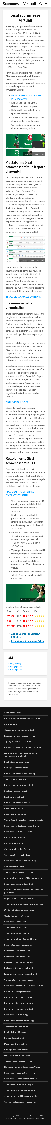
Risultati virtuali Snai (13, 808)
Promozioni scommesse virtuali (18, 1009)
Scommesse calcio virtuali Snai (18, 884)
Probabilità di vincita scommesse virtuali (22, 747)
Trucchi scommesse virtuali (16, 1026)
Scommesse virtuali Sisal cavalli (19, 831)
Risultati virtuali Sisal (14, 797)
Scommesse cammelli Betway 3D (19, 1084)
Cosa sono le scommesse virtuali (19, 730)
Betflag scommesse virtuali (16, 767)
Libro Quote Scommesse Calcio (27, 641)
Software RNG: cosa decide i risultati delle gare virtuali (23, 891)
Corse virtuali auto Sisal (15, 843)
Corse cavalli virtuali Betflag (17, 855)
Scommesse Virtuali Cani (15, 921)
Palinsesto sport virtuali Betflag (18, 962)
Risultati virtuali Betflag (15, 814)
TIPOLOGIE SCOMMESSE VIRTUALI (23, 296)
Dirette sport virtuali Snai (15, 1044)
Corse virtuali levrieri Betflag (17, 849)
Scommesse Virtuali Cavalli (16, 927)
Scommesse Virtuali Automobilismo (20, 939)
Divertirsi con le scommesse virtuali (20, 974)
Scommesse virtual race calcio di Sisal (21, 826)
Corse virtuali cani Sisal (15, 837)
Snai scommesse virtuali (15, 779)
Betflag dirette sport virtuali (17, 1049)
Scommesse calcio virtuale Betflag (20, 860)
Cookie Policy (10, 724)
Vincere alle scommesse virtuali (18, 980)
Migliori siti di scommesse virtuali (19, 910)
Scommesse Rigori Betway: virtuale (20, 1073)
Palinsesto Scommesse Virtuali (18, 968)
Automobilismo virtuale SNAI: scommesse (23, 878)
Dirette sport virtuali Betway (17, 1055)
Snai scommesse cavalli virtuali (18, 872)
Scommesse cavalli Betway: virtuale (20, 1096)
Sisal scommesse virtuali (15, 791)
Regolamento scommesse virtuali (19, 736)
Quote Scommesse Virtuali (16, 916)
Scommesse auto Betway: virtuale (19, 1090)
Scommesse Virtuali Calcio (16, 933)
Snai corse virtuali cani (14, 866)
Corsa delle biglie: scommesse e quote (22, 1102)
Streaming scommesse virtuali (18, 1061)
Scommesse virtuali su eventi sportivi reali (23, 904)
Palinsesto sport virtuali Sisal (17, 956)
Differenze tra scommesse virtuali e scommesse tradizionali (20, 754)
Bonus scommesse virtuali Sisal (18, 802)
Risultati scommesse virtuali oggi (19, 1020)
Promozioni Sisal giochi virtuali (18, 997)
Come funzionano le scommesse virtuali (22, 718)
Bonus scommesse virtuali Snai (18, 785)
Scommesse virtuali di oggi (16, 1014)
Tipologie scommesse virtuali (17, 741)
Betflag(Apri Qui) (15, 666)
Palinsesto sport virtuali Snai (17, 950)
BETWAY (11, 616)
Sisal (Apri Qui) (14, 663)
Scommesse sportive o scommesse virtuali (23, 985)
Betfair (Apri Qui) (15, 669)
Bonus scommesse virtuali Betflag (19, 773)
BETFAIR (11, 626)
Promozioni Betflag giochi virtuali (19, 1003)
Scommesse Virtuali (19, 3)
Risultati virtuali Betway (15, 1032)
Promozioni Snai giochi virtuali (18, 991)
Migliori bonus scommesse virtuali (20, 898)
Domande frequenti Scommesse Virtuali (22, 1067)
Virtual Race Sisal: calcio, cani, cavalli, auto (23, 820)
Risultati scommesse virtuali (17, 762)
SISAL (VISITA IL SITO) (17, 402)
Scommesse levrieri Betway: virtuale (20, 1078)
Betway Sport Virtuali (14, 1038)
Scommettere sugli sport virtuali (19, 945)
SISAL (10, 621)
